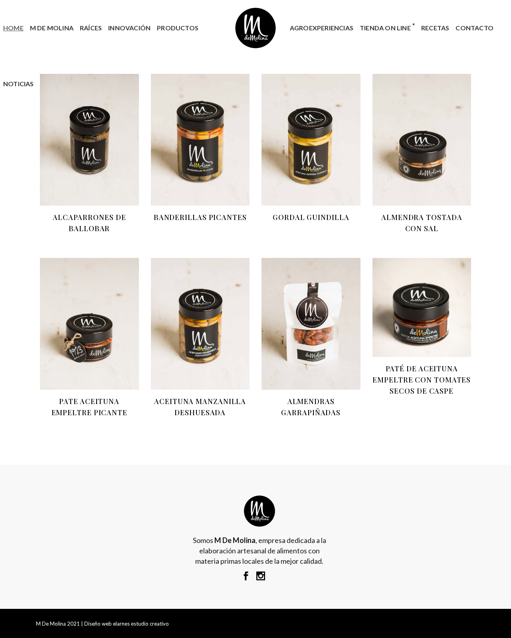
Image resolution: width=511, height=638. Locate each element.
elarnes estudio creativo (141, 623)
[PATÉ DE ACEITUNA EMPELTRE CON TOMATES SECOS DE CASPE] (421, 307)
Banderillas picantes (200, 217)
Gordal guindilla (311, 217)
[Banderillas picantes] (200, 140)
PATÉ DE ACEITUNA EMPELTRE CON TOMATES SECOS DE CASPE (421, 380)
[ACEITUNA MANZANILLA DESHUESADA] (200, 324)
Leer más (75, 229)
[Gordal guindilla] (310, 140)
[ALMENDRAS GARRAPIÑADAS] (310, 324)
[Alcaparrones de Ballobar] (89, 140)
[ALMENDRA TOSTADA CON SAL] (421, 140)
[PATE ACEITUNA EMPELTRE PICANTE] (89, 324)
